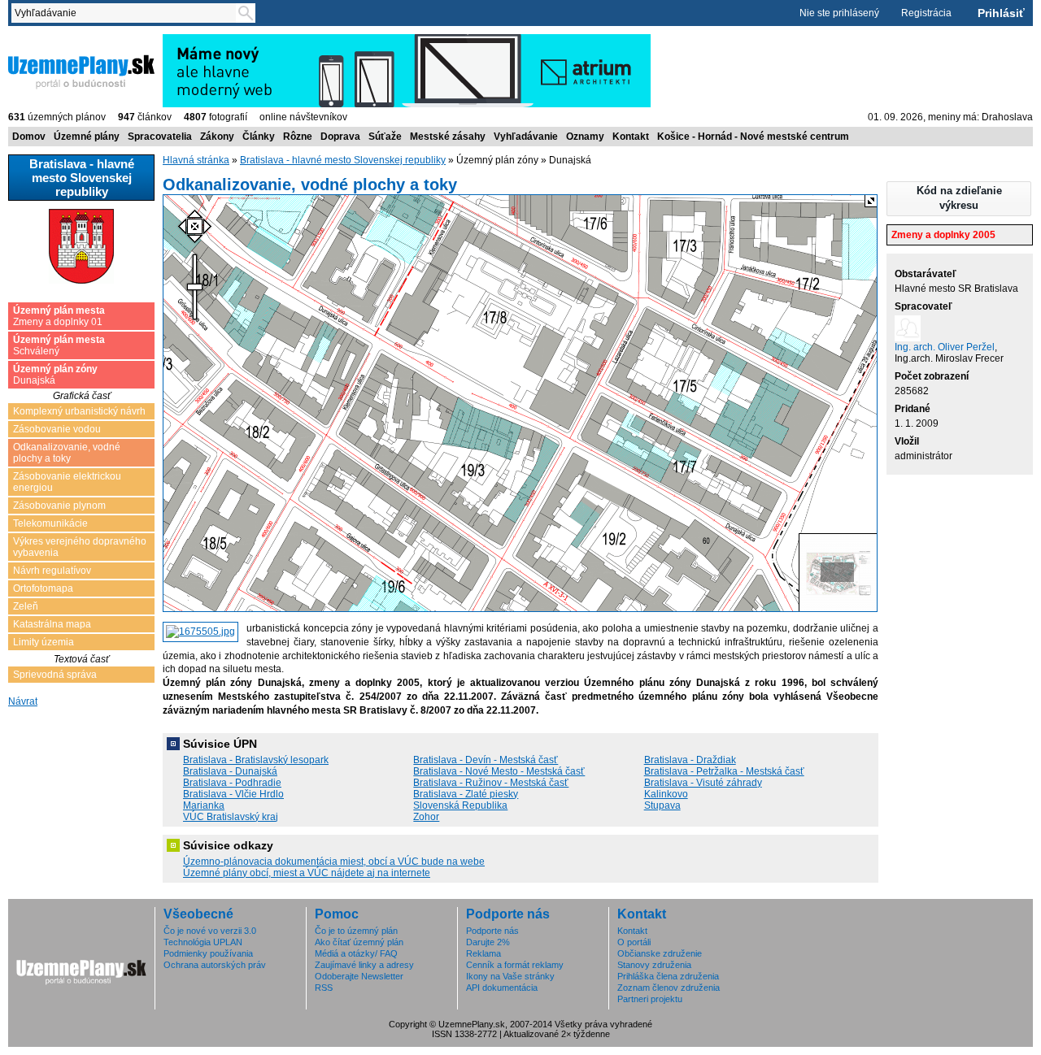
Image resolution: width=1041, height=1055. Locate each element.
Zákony (217, 136)
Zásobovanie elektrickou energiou (67, 482)
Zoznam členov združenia (668, 987)
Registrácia (926, 13)
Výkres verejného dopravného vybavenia (79, 547)
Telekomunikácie (50, 523)
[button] (958, 198)
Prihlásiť (1001, 13)
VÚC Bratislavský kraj (230, 817)
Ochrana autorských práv (214, 965)
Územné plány (87, 136)
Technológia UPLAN (202, 942)
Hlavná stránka (196, 160)
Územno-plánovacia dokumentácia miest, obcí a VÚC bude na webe (334, 861)
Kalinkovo (666, 794)
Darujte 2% (488, 942)
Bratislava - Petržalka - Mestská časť (724, 771)
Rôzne (297, 136)
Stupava (662, 805)
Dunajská (55, 374)
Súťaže (385, 136)
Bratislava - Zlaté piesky (465, 794)
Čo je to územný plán (356, 931)
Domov (29, 136)
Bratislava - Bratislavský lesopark (256, 760)
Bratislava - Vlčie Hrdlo (233, 794)
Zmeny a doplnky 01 (59, 316)
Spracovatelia (160, 136)
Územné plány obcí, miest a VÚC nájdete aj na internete (306, 873)
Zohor (426, 817)
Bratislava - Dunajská (230, 771)
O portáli (634, 942)
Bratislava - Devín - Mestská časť (485, 760)
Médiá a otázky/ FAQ (356, 953)
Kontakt (630, 136)
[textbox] (126, 13)
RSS (324, 987)
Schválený (59, 345)
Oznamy (585, 136)
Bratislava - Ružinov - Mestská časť (490, 782)
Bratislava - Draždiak (690, 760)
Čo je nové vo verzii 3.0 (209, 931)
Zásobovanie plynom (59, 505)
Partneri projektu (649, 999)
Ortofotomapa (43, 588)
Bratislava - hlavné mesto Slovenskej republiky (343, 160)
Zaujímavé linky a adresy (364, 965)
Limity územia (43, 642)
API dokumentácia (502, 987)
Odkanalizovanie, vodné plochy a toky (66, 452)
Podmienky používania (208, 953)
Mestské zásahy (448, 136)
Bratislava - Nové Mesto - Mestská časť (499, 771)
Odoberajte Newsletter (359, 976)
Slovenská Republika (460, 805)
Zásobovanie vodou (57, 429)
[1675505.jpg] (200, 632)
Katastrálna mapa (52, 624)
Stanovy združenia (654, 965)
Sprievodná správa (55, 674)
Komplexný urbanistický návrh (79, 411)
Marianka (203, 805)
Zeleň (25, 606)
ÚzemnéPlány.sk (46, 40)
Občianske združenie (659, 953)
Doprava (340, 136)
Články (258, 136)
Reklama (483, 953)
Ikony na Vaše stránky (510, 976)
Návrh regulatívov (52, 570)
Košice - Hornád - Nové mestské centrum (753, 136)
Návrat (22, 701)
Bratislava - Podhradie (232, 782)
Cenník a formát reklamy (515, 965)
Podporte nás (492, 931)
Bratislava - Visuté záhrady (703, 782)
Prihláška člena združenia (668, 976)
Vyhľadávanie (526, 136)
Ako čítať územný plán (359, 942)
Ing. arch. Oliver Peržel (945, 347)
